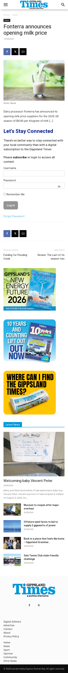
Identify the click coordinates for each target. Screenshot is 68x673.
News (15, 14)
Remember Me (15, 194)
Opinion (8, 653)
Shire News (10, 660)
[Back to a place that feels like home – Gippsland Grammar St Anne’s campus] (12, 543)
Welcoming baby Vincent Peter (27, 481)
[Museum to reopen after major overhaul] (12, 509)
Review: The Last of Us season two (51, 256)
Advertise (8, 625)
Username (9, 168)
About (6, 632)
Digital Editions (12, 621)
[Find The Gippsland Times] (29, 413)
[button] (5, 4)
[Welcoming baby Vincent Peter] (34, 454)
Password (9, 180)
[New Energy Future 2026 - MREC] (29, 311)
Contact (7, 629)
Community (10, 657)
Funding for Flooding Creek (15, 256)
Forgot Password (13, 216)
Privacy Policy (11, 636)
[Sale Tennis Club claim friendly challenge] (12, 560)
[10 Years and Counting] (29, 362)
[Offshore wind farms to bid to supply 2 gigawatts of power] (12, 526)
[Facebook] (6, 51)
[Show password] (59, 186)
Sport (6, 649)
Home (6, 14)
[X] (15, 51)
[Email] (23, 51)
